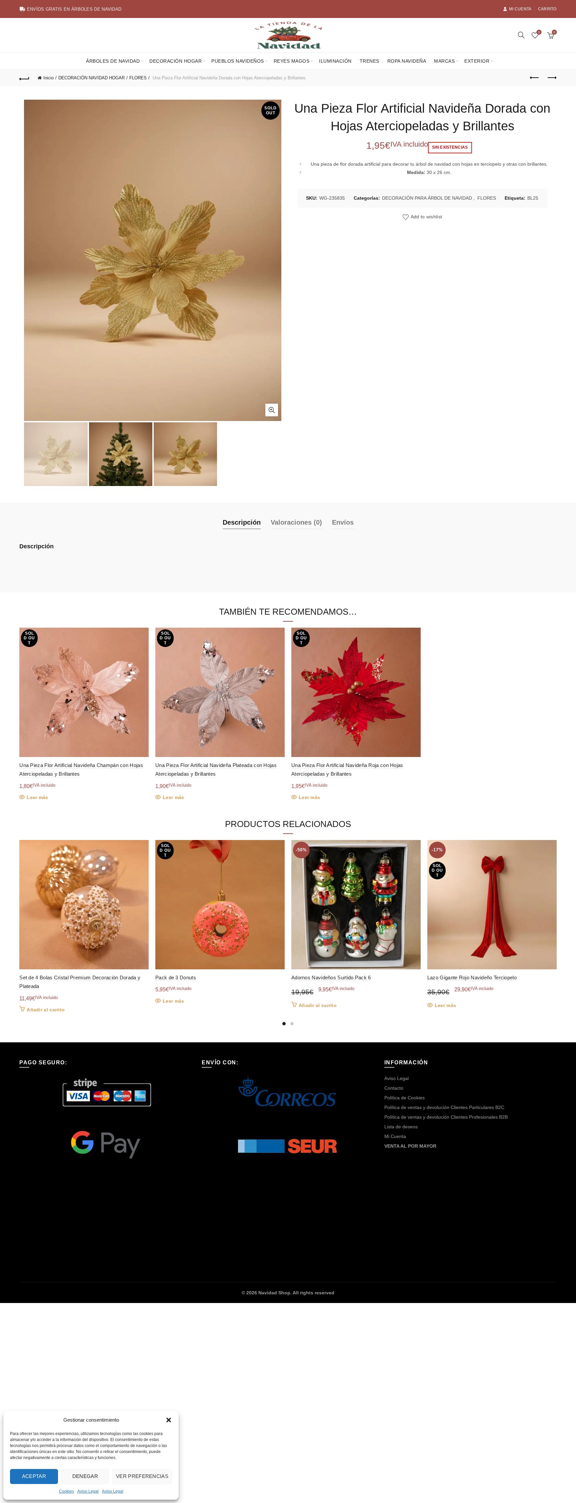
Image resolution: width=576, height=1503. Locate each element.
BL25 (532, 198)
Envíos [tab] (343, 522)
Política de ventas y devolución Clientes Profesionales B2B (446, 1117)
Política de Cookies (404, 1097)
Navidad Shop (274, 1292)
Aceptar (34, 1476)
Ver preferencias (142, 1476)
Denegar (85, 1476)
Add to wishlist (426, 216)
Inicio (48, 77)
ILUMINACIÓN (335, 61)
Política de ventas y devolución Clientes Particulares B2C (444, 1107)
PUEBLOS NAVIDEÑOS (237, 61)
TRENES (369, 61)
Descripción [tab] (242, 522)
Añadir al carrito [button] (46, 1009)
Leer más (37, 797)
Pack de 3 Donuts (175, 977)
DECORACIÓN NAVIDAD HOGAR (91, 77)
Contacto (393, 1088)
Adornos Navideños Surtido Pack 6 (331, 977)
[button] (168, 1420)
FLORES (138, 77)
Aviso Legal (88, 1491)
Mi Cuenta (520, 9)
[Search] (521, 35)
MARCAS (444, 61)
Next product (551, 78)
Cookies (66, 1491)
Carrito (547, 9)
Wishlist (539, 32)
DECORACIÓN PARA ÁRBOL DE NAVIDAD (427, 198)
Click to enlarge (271, 410)
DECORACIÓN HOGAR (175, 61)
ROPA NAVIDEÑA (406, 61)
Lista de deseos (401, 1126)
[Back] (24, 78)
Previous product (535, 78)
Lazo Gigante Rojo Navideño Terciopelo (472, 977)
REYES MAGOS (292, 61)
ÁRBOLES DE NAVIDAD (113, 61)
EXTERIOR (476, 61)
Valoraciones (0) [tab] (296, 522)
